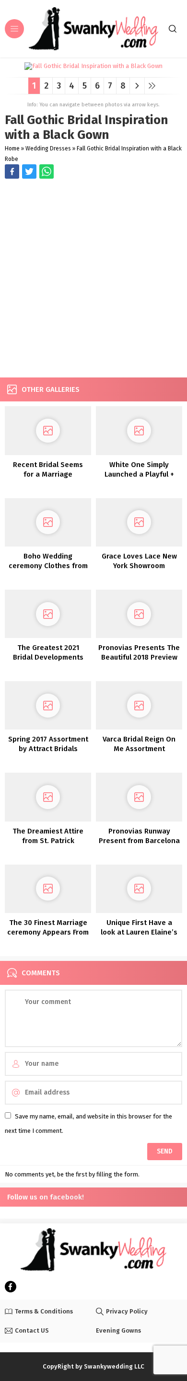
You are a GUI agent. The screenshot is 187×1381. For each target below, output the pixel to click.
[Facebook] (10, 1286)
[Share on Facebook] (12, 171)
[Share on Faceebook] (29, 171)
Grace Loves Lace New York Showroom (139, 561)
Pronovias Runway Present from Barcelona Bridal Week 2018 (139, 841)
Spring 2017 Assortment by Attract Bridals (48, 744)
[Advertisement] (93, 279)
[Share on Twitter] (46, 171)
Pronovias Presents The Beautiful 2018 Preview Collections (139, 657)
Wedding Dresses (48, 148)
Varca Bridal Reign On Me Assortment (139, 744)
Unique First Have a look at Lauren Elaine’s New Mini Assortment (139, 932)
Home (12, 148)
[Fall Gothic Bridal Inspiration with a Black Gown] (93, 66)
